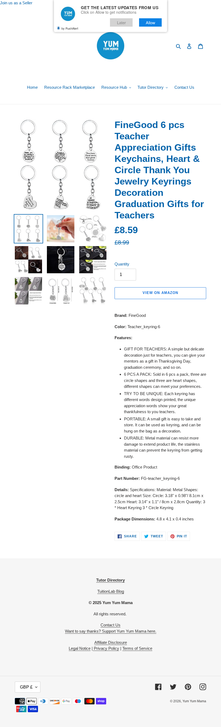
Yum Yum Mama (194, 701)
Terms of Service (137, 648)
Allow (150, 22)
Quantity (122, 264)
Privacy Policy (106, 648)
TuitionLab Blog (110, 591)
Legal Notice (80, 648)
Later (121, 22)
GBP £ (26, 687)
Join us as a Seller (16, 3)
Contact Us (110, 625)
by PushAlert (69, 28)
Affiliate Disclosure (110, 642)
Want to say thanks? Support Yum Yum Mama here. (110, 631)
